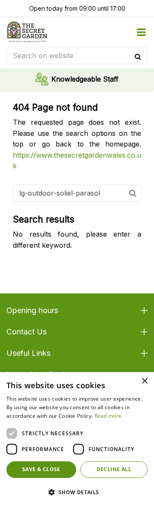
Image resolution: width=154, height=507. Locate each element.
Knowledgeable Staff (84, 79)
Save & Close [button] (41, 469)
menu (141, 32)
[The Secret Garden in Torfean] (27, 32)
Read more (108, 415)
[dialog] (77, 439)
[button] (77, 492)
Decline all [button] (114, 469)
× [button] (144, 381)
